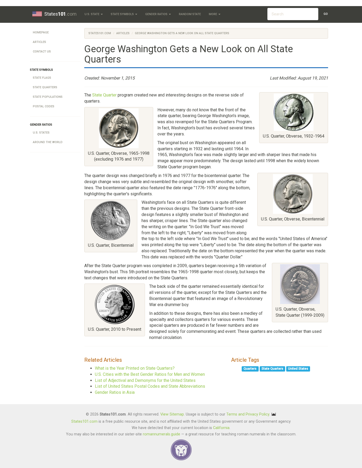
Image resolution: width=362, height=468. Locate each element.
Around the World (48, 142)
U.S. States (41, 132)
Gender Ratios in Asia (115, 392)
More (213, 14)
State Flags (42, 78)
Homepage (41, 32)
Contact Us (42, 51)
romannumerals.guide (161, 434)
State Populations (48, 97)
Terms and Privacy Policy (247, 414)
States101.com (100, 33)
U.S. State (92, 14)
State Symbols (123, 14)
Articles (39, 42)
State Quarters (45, 87)
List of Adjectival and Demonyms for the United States (145, 380)
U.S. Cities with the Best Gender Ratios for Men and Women (150, 374)
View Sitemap (172, 414)
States (60, 14)
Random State (190, 14)
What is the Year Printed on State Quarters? (135, 368)
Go (326, 14)
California (221, 428)
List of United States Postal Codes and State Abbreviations (150, 386)
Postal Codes (43, 106)
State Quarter (104, 95)
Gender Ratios (156, 14)
